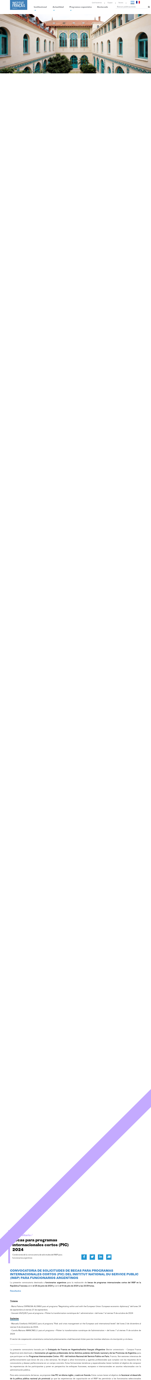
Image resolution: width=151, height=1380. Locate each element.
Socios (120, 3)
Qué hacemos (97, 3)
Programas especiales (80, 7)
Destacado (102, 7)
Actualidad (58, 7)
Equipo (110, 3)
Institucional (40, 7)
